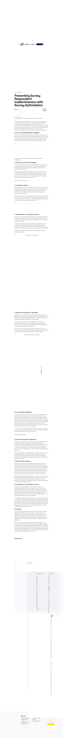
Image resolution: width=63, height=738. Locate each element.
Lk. (41, 366)
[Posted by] (19, 566)
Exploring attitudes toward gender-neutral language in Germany (51, 656)
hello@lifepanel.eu (36, 721)
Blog (15, 92)
